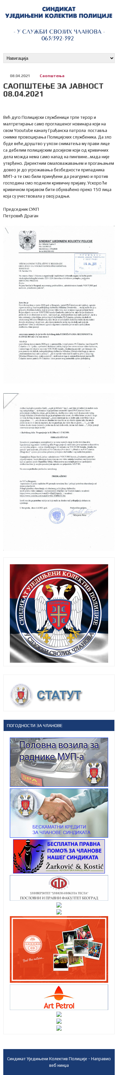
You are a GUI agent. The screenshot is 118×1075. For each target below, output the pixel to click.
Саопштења (52, 76)
